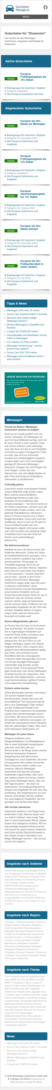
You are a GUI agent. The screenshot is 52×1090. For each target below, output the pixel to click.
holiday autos (31, 886)
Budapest (18, 982)
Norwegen (36, 946)
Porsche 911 (30, 1010)
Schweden (10, 952)
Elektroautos (33, 985)
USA (7, 958)
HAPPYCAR (11, 886)
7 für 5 (8, 976)
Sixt (43, 898)
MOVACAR (31, 892)
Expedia (34, 876)
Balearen (41, 922)
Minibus (28, 1004)
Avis (27, 870)
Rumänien (32, 949)
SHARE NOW (33, 898)
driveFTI (15, 876)
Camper (35, 982)
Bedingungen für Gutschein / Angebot (26, 88)
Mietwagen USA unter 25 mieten (23, 310)
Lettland (37, 937)
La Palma (27, 937)
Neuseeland (11, 946)
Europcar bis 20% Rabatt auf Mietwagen (32, 122)
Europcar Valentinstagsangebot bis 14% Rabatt (32, 193)
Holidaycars (11, 889)
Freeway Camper (18, 882)
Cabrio (27, 982)
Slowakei (30, 952)
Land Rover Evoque (36, 998)
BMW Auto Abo (36, 979)
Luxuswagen (26, 1001)
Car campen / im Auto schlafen (22, 342)
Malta (37, 940)
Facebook (45, 7)
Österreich (23, 958)
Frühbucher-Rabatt (14, 992)
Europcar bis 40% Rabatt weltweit (30, 227)
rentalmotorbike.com (15, 898)
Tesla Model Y (12, 1019)
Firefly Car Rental (24, 879)
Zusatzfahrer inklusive (16, 1025)
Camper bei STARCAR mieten (22, 331)
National (42, 892)
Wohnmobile (25, 1022)
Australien (31, 922)
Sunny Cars (22, 901)
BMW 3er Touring (19, 979)
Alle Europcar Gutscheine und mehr (25, 94)
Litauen (8, 940)
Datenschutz (16, 1082)
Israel (41, 934)
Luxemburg (18, 940)
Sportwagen (26, 1013)
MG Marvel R (40, 1001)
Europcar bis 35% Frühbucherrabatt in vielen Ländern (31, 263)
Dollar (8, 876)
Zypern (13, 958)
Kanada (9, 937)
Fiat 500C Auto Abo (19, 988)
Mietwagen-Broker (14, 1004)
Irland (35, 934)
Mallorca (29, 940)
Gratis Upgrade (32, 992)
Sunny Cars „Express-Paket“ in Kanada (27, 314)
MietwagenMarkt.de (15, 892)
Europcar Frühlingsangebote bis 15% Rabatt (33, 76)
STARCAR (10, 901)
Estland (30, 931)
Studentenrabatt (13, 1016)
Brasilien (26, 925)
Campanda (14, 873)
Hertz (21, 886)
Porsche (19, 1010)
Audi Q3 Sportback (30, 976)
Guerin (30, 882)
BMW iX (9, 982)
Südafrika (9, 955)
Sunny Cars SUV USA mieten (22, 352)
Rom (17, 1013)
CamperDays (28, 873)
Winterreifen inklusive (31, 1019)
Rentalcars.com (28, 895)
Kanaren (17, 937)
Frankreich (10, 934)
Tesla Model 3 (35, 1016)
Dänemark (19, 931)
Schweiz (20, 952)
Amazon (15, 976)
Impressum (37, 1079)
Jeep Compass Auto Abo (27, 995)
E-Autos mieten (19, 985)
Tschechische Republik (27, 955)
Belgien (9, 925)
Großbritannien (24, 934)
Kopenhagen (18, 998)
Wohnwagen (38, 1022)
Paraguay (10, 949)
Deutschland (17, 928)
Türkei (42, 955)
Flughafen (35, 988)
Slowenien (41, 952)
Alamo (8, 870)
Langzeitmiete (12, 1001)
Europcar (25, 876)
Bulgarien (37, 925)
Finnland (38, 931)
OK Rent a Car (12, 895)
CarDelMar (40, 873)
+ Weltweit (20, 922)
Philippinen (21, 949)
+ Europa (9, 922)
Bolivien (17, 925)
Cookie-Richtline (33, 1082)
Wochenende (11, 1022)
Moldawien (23, 943)
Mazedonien (11, 943)
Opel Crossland (21, 1007)
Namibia (34, 943)
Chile (7, 928)
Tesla (24, 1016)
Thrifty (32, 901)
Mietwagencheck (26, 889)
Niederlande (24, 946)
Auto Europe (18, 870)
